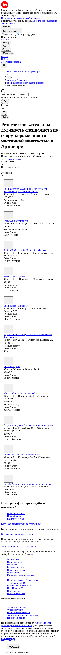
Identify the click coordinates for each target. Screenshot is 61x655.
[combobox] (15, 94)
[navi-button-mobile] (4, 65)
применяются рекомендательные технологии (26, 624)
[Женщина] (8, 215)
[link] (6, 50)
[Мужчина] (8, 183)
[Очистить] (5, 101)
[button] (4, 56)
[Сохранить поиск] (4, 113)
